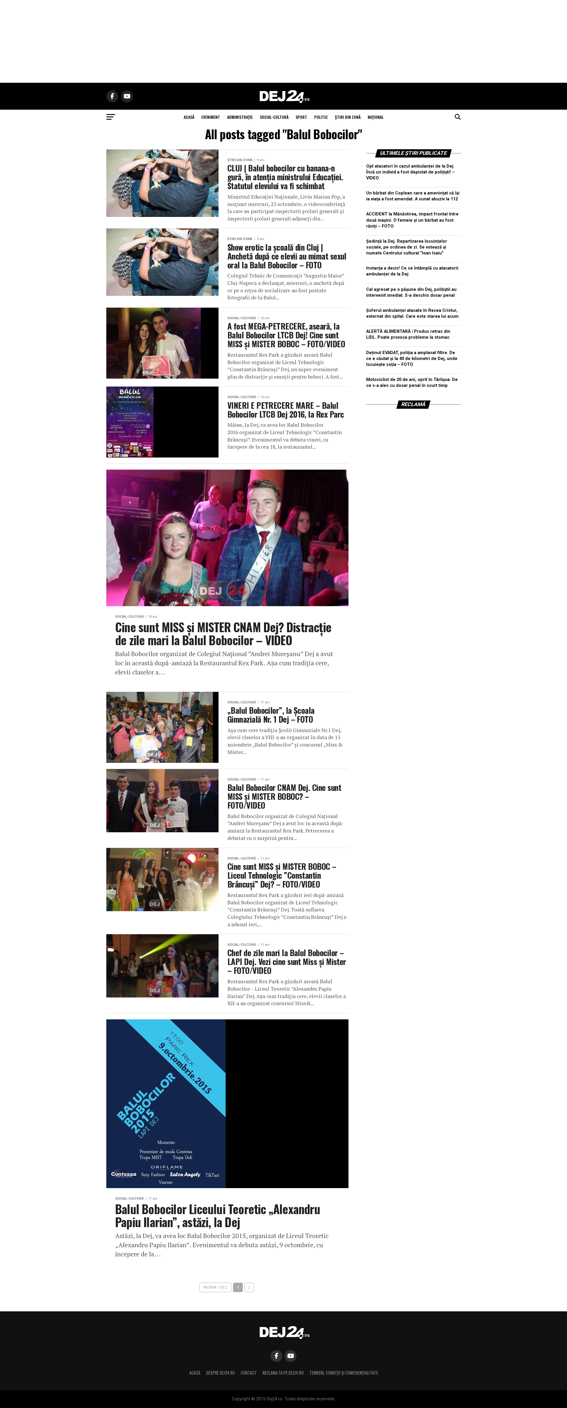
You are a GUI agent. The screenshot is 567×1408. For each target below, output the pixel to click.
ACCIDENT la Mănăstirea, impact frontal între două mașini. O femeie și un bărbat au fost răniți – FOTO (412, 220)
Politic (321, 117)
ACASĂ (189, 117)
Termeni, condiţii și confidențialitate (343, 1373)
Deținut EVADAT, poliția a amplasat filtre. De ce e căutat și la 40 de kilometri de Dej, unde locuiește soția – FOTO (411, 358)
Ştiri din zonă (348, 117)
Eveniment (210, 117)
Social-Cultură (274, 117)
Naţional (376, 117)
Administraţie (240, 117)
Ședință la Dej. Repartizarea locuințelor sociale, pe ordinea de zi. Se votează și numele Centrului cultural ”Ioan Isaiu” (406, 247)
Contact (249, 1373)
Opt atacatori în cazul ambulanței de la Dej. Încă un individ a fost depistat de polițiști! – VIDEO (410, 172)
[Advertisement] (283, 41)
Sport (301, 117)
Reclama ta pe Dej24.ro (283, 1373)
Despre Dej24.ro (220, 1373)
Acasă (194, 1373)
